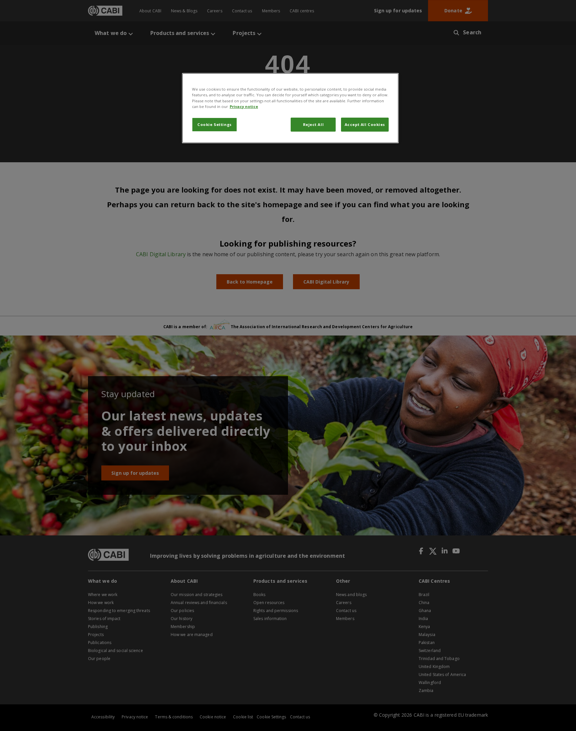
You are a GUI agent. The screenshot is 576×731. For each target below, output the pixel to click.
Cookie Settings (214, 124)
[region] (290, 108)
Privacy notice (244, 106)
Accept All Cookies (365, 124)
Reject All (313, 124)
